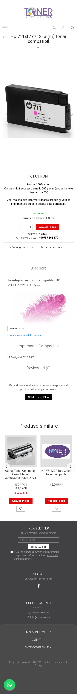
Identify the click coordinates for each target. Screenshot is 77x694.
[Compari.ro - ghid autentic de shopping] (38, 679)
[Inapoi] (3, 37)
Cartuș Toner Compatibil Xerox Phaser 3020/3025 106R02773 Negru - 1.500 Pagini (20, 474)
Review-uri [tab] (39, 368)
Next (71, 114)
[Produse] (5, 29)
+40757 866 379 (40, 612)
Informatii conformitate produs (24, 335)
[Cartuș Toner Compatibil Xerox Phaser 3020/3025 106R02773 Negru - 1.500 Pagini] (21, 451)
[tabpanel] (38, 110)
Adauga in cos (47, 227)
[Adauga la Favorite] (20, 509)
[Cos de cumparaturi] (64, 28)
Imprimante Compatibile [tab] (38, 346)
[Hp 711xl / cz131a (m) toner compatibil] (38, 110)
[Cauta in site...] (72, 28)
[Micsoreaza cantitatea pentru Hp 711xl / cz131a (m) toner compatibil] (21, 227)
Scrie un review (38, 397)
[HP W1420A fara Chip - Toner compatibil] (56, 451)
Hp (38, 47)
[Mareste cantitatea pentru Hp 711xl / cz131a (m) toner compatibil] (31, 227)
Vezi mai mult (17, 328)
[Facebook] (38, 586)
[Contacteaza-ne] (54, 28)
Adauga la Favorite (24, 247)
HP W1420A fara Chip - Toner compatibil (56, 472)
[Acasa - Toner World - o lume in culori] (38, 12)
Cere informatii (53, 247)
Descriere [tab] (38, 268)
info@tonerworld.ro (40, 617)
